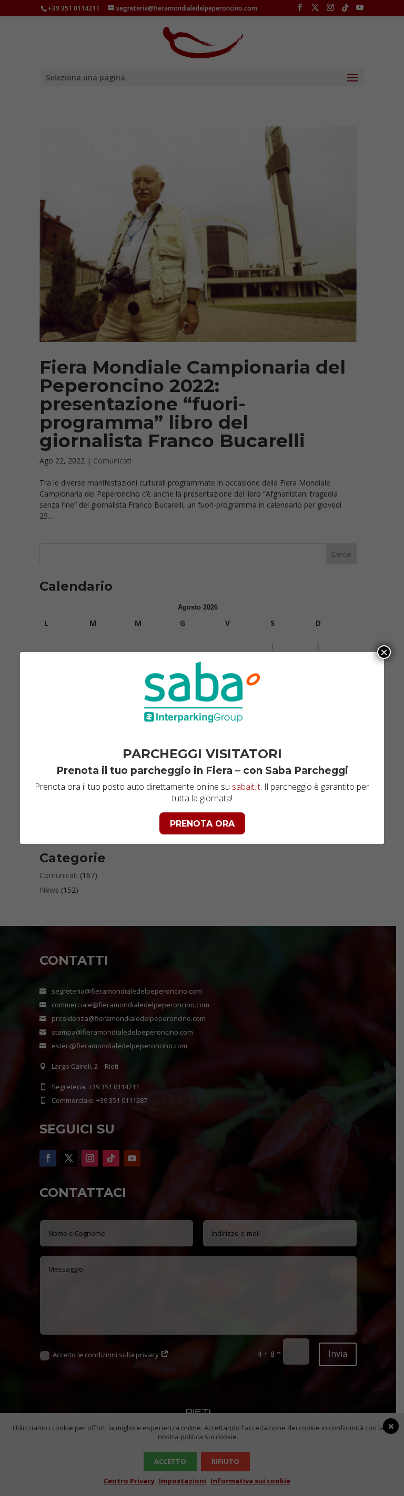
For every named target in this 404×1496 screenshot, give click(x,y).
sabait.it (246, 786)
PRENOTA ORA (202, 824)
